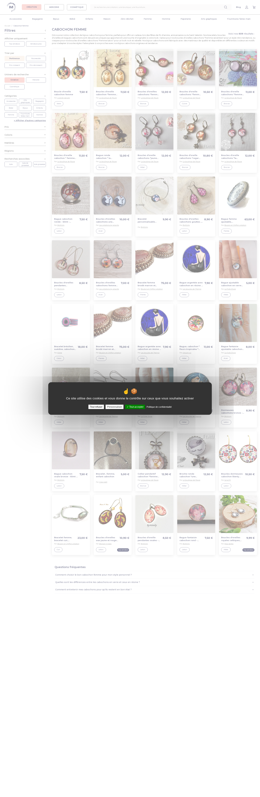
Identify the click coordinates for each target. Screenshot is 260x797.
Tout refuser (96, 407)
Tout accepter (136, 407)
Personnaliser (114, 407)
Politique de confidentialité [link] (159, 407)
